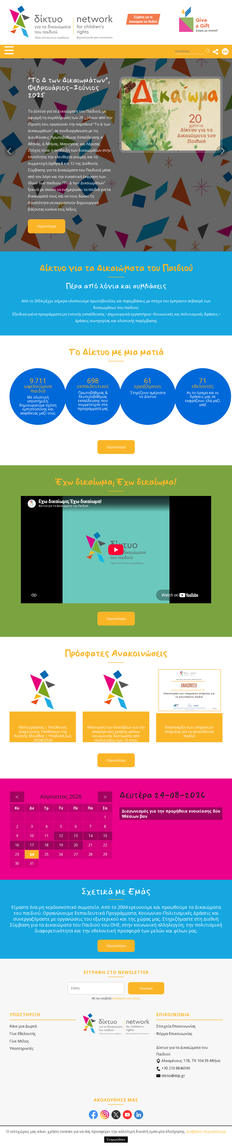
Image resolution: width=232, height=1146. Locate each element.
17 (32, 845)
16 (17, 845)
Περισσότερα (46, 175)
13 (76, 835)
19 (61, 845)
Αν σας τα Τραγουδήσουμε (53, 83)
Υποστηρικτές (22, 1048)
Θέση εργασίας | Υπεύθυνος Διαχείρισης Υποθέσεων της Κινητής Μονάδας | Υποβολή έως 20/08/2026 (43, 734)
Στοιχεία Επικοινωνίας (176, 1026)
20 (76, 845)
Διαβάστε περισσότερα (206, 1131)
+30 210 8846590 (175, 1068)
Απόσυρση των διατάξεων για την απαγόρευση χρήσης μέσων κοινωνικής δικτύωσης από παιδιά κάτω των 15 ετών (116, 734)
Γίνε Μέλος (19, 1041)
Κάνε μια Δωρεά (23, 1026)
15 (105, 835)
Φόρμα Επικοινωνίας (174, 1033)
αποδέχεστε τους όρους (126, 998)
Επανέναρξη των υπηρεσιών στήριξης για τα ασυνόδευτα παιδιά (189, 731)
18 (46, 845)
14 (90, 835)
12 (61, 835)
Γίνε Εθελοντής (23, 1033)
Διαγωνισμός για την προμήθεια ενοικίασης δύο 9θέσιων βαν (171, 813)
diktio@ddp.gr (173, 1075)
